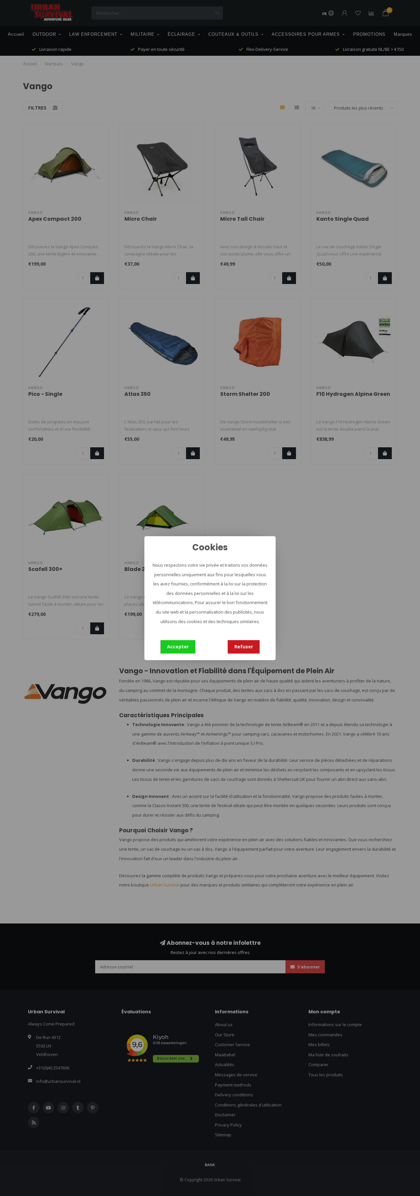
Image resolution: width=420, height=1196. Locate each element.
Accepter (178, 646)
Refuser (243, 646)
